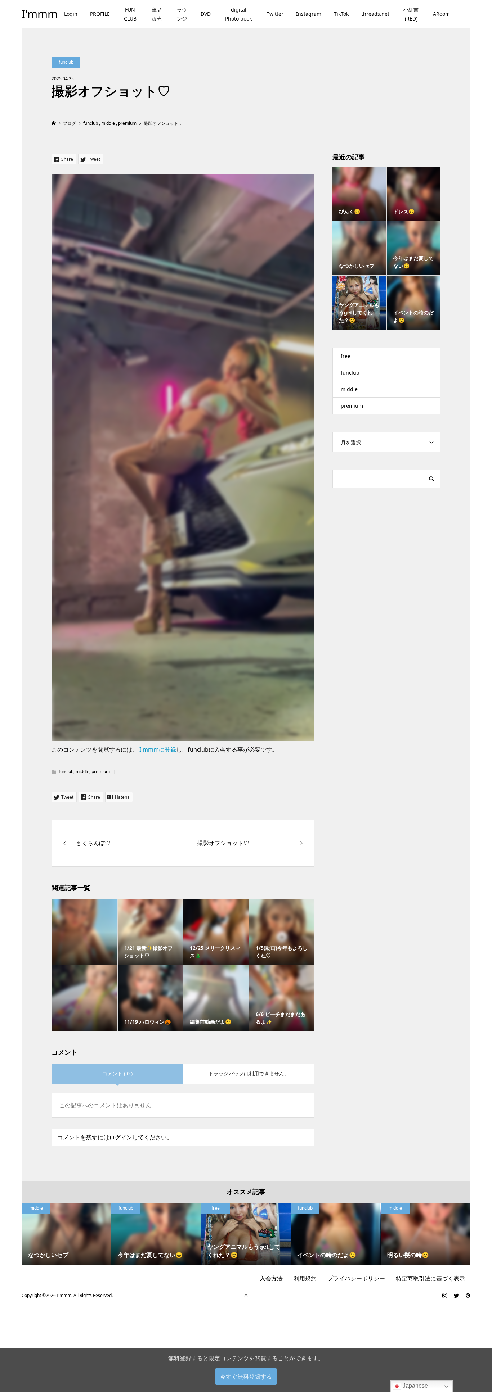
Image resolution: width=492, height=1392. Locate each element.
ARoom (441, 13)
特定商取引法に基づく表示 (430, 1278)
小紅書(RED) (411, 14)
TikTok (341, 13)
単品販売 (157, 14)
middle (82, 771)
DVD (206, 13)
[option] (66, 1234)
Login (70, 13)
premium (100, 771)
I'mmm (40, 13)
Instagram (308, 13)
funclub (66, 62)
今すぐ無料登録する (246, 1376)
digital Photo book (238, 14)
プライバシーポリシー (356, 1278)
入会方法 (271, 1278)
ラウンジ (182, 14)
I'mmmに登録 (157, 749)
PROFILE (100, 13)
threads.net (375, 13)
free (345, 356)
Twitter (275, 13)
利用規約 (305, 1278)
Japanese (414, 1386)
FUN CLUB (130, 14)
